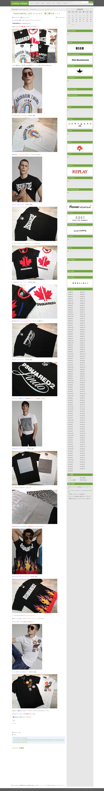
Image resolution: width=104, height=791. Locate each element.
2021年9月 (82, 356)
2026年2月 (70, 298)
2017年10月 (70, 409)
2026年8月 (70, 292)
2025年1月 (82, 312)
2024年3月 (82, 323)
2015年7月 (82, 437)
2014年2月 (70, 457)
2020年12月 (70, 367)
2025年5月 (82, 307)
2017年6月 (70, 413)
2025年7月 (82, 305)
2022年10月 (70, 343)
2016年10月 (70, 422)
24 (69, 21)
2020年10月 (70, 369)
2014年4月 (70, 455)
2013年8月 (70, 464)
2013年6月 (70, 466)
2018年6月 (70, 400)
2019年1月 (82, 391)
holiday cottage (19, 3)
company (48, 3)
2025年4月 (70, 309)
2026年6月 (70, 294)
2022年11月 (82, 340)
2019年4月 (70, 389)
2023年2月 (70, 338)
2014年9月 (82, 448)
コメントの (71, 480)
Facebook (59, 3)
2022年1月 (82, 351)
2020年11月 (82, 367)
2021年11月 (82, 354)
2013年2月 (70, 471)
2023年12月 (70, 327)
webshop (37, 3)
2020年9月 (82, 369)
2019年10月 (70, 382)
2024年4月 (70, 323)
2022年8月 (70, 345)
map (53, 3)
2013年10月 (70, 462)
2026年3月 (82, 296)
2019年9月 (82, 382)
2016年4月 (70, 429)
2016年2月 (70, 431)
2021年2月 (70, 365)
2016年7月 (82, 424)
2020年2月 (70, 378)
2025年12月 (70, 301)
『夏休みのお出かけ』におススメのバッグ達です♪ (79, 498)
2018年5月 (82, 400)
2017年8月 (70, 411)
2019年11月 (82, 380)
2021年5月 (82, 360)
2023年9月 (82, 329)
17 (69, 19)
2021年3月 (82, 362)
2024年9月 (82, 316)
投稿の (82, 477)
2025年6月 (70, 307)
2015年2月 (70, 444)
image (42, 3)
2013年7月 (82, 464)
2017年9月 (82, 409)
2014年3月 (82, 455)
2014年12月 (70, 446)
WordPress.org (83, 480)
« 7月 (73, 25)
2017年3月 (82, 415)
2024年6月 (70, 320)
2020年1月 (82, 378)
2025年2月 (70, 312)
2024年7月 (82, 318)
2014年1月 (82, 457)
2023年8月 (70, 332)
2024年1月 (82, 325)
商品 (27, 9)
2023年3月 (82, 336)
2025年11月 (82, 301)
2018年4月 (70, 402)
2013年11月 (82, 459)
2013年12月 (70, 459)
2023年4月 (70, 336)
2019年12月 (70, 380)
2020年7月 (82, 371)
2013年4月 (70, 468)
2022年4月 (70, 349)
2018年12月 (70, 393)
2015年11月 (82, 433)
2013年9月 (82, 462)
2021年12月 (70, 354)
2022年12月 (70, 340)
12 (76, 17)
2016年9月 (82, 422)
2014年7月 (82, 451)
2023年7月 (82, 332)
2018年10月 (70, 395)
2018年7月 (82, 398)
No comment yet (61, 17)
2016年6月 (70, 426)
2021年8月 (70, 358)
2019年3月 (82, 389)
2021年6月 (70, 360)
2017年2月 (70, 418)
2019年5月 (82, 387)
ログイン (70, 477)
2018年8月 (70, 398)
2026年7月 (82, 292)
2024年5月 (82, 320)
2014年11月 (82, 446)
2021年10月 (70, 356)
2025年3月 (82, 309)
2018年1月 (82, 404)
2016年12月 (70, 420)
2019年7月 (82, 384)
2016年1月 (82, 431)
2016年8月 (70, 424)
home (31, 3)
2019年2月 (70, 391)
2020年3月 (82, 376)
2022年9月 (82, 343)
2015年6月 (70, 440)
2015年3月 (82, 442)
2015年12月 (70, 433)
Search (91, 2)
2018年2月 (70, 404)
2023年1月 (82, 338)
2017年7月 (82, 411)
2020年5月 (82, 373)
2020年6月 (70, 373)
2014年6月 (70, 453)
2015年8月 (70, 437)
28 (83, 21)
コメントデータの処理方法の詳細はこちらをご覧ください (52, 785)
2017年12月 (70, 407)
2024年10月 (70, 316)
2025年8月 (70, 305)
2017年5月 (82, 413)
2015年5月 (82, 440)
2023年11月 (82, 327)
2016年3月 (82, 429)
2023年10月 (70, 329)
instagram (65, 3)
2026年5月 (82, 294)
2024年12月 (70, 314)
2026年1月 (82, 298)
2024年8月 (70, 318)
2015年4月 (70, 442)
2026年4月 (70, 296)
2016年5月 (82, 426)
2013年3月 (82, 468)
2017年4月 (70, 415)
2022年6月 (70, 347)
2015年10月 (70, 435)
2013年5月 (82, 466)
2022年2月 (70, 351)
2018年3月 (82, 402)
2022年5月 (82, 347)
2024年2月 (70, 325)
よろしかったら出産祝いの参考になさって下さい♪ (79, 496)
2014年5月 (82, 453)
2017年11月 (82, 407)
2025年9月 (82, 303)
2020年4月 (70, 376)
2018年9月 (82, 395)
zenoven (38, 789)
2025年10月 (70, 303)
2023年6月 (70, 334)
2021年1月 (82, 365)
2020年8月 (70, 371)
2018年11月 (82, 393)
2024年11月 (82, 314)
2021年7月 (82, 358)
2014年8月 (70, 451)
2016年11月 (82, 420)
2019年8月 (70, 384)
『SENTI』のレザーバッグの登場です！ (77, 494)
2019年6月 (70, 387)
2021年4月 (70, 362)
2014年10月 (70, 448)
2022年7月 (82, 345)
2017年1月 (82, 418)
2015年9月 (82, 435)
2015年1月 (82, 444)
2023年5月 (82, 334)
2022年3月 (82, 349)
